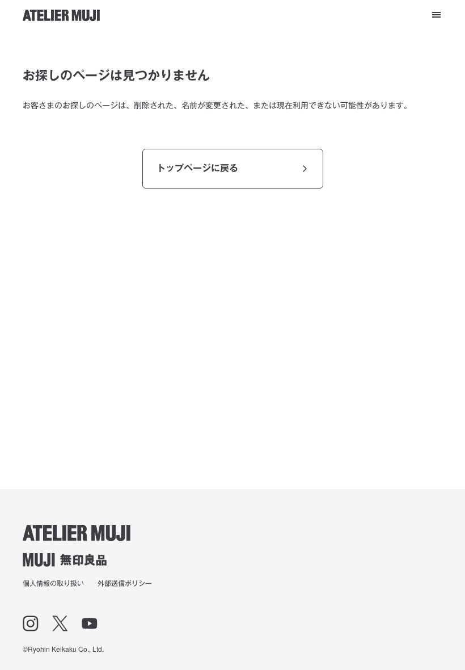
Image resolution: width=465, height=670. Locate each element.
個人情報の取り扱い (53, 583)
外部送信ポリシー (125, 583)
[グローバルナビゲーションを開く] (436, 15)
